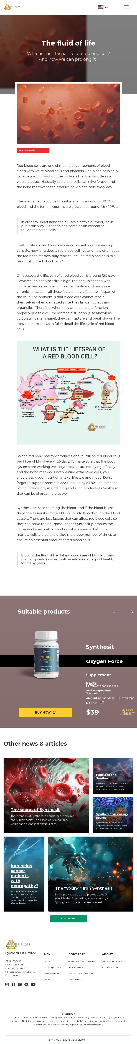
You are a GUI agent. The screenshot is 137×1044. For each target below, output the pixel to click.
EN (106, 7)
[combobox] (106, 7)
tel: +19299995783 (77, 967)
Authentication (110, 967)
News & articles (51, 973)
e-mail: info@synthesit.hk (81, 961)
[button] (126, 7)
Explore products (52, 967)
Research (48, 979)
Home (47, 961)
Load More (68, 918)
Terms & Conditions (112, 961)
